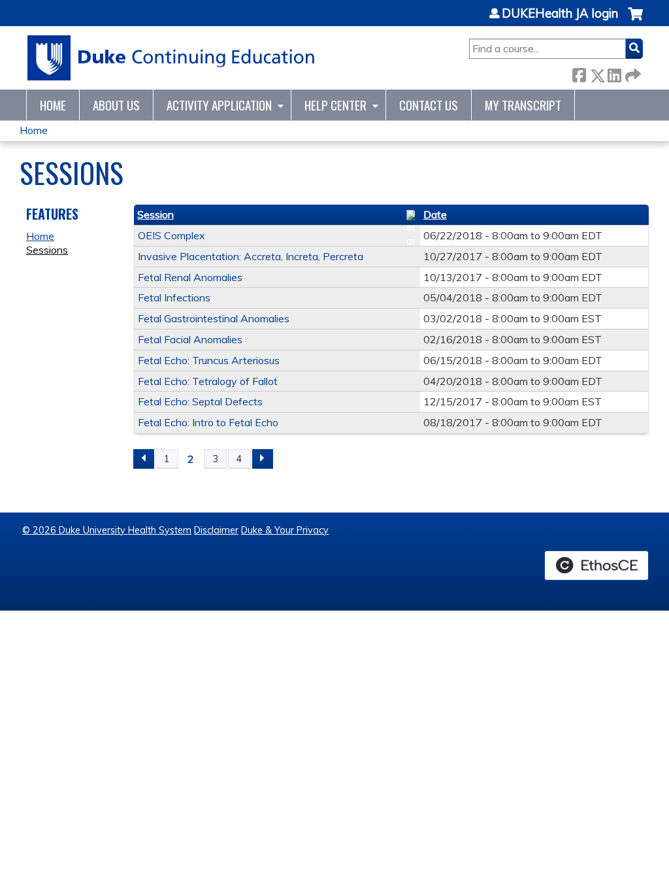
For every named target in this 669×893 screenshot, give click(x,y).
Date (435, 214)
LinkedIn (614, 72)
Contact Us (428, 104)
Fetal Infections (174, 297)
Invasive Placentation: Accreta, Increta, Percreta (250, 256)
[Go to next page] (262, 459)
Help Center (335, 104)
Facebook (578, 72)
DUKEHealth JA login (560, 14)
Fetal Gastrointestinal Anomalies (213, 318)
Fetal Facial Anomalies (190, 339)
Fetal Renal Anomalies (190, 277)
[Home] (171, 58)
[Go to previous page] (143, 459)
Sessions (47, 249)
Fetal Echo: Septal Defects (200, 401)
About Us (116, 104)
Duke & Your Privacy (285, 530)
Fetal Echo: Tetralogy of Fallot (208, 381)
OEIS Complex (171, 235)
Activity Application (219, 104)
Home (53, 104)
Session (155, 214)
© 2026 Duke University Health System (106, 530)
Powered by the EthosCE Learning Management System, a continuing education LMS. (596, 565)
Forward (631, 72)
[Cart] (635, 20)
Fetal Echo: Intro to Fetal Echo (208, 422)
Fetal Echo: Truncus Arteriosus (209, 360)
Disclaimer (216, 530)
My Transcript (523, 104)
